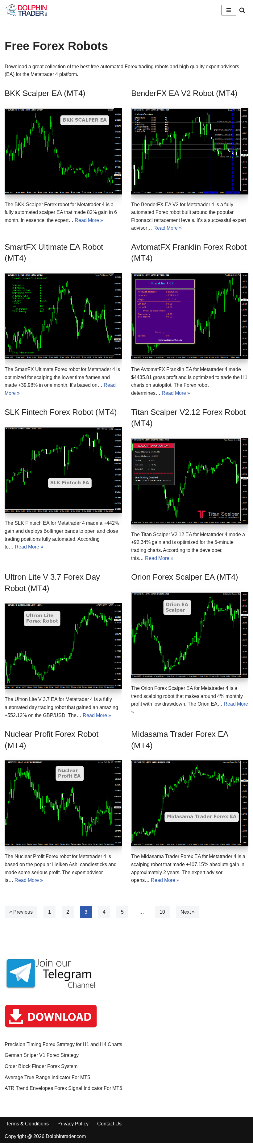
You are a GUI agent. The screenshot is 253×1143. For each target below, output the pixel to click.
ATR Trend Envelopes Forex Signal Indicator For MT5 (63, 1088)
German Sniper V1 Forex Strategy (42, 1055)
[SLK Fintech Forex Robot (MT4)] (63, 470)
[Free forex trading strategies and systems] (26, 10)
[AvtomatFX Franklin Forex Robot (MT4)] (189, 316)
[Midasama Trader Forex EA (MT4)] (189, 803)
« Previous (21, 912)
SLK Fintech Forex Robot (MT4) (61, 412)
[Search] (242, 10)
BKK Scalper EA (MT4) (45, 93)
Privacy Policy (73, 1123)
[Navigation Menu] (229, 10)
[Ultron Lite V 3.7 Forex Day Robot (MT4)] (63, 646)
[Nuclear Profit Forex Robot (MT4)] (63, 803)
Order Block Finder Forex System (41, 1066)
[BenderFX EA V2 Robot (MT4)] (189, 151)
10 (162, 912)
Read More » (89, 220)
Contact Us (109, 1123)
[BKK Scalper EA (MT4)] (63, 151)
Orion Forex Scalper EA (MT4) (184, 577)
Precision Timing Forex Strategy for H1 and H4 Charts (63, 1044)
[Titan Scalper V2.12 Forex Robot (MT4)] (189, 481)
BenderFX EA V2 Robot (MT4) (184, 93)
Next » (187, 912)
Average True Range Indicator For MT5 (47, 1077)
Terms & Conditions (27, 1123)
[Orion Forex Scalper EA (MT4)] (189, 635)
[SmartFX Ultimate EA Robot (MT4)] (63, 316)
